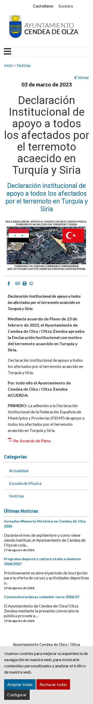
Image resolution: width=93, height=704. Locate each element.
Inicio (8, 65)
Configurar (17, 694)
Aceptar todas (20, 684)
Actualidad (18, 470)
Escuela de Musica (25, 483)
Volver (83, 77)
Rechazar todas (53, 684)
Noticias (24, 65)
